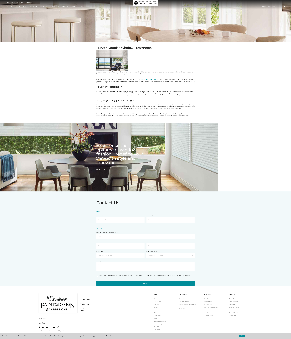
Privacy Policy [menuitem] (233, 315)
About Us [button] (65, 6)
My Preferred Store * (151, 251)
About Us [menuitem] (231, 298)
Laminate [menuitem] (156, 310)
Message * (99, 261)
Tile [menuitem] (155, 313)
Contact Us (99, 169)
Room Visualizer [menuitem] (183, 298)
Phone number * (100, 242)
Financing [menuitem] (157, 329)
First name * (99, 216)
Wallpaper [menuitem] (33, 6)
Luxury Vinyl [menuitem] (157, 301)
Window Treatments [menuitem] (160, 321)
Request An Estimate (268, 6)
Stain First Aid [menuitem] (208, 301)
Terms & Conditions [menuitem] (234, 313)
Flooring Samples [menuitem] (184, 301)
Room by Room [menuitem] (233, 301)
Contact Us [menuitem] (232, 310)
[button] (278, 6)
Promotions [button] (85, 6)
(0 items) (284, 6)
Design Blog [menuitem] (182, 308)
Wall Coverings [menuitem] (158, 324)
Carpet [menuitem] (156, 307)
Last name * (149, 216)
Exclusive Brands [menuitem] (208, 315)
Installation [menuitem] (207, 313)
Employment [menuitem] (232, 304)
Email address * (150, 242)
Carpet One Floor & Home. (50, 331)
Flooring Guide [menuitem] (208, 304)
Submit (145, 283)
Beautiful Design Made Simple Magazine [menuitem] (187, 305)
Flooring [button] (10, 6)
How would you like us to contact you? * (106, 232)
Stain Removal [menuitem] (208, 298)
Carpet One (99, 16)
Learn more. (116, 336)
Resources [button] (74, 6)
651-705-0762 (28, 2)
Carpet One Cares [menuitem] (234, 307)
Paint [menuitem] (155, 318)
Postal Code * (99, 251)
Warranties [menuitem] (207, 310)
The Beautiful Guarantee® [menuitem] (211, 307)
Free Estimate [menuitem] (158, 327)
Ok (242, 336)
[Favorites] (281, 6)
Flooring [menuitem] (156, 298)
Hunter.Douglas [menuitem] (21, 6)
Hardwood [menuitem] (157, 304)
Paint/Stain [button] (43, 6)
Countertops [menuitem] (54, 6)
